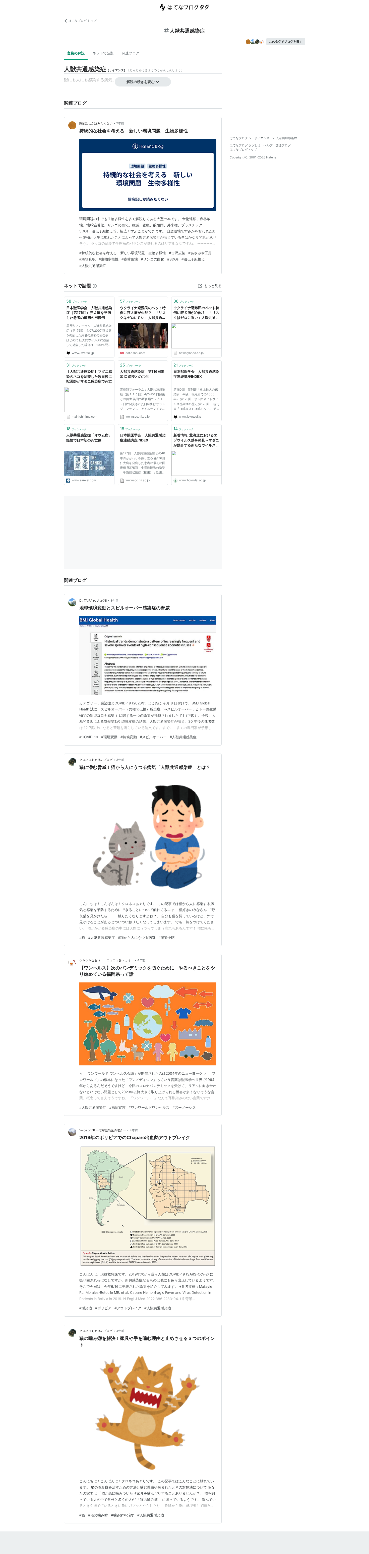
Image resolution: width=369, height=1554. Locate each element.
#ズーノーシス (184, 1107)
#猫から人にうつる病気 (136, 937)
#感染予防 (166, 937)
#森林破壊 (129, 259)
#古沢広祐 (177, 253)
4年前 (141, 960)
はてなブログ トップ (82, 21)
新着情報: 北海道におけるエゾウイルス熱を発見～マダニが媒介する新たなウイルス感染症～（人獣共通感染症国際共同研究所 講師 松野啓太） (196, 440)
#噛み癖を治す (122, 1515)
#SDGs (172, 259)
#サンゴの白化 (152, 259)
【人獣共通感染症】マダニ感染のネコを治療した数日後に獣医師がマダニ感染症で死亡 (89, 376)
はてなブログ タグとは (245, 145)
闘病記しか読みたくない (95, 123)
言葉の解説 (76, 53)
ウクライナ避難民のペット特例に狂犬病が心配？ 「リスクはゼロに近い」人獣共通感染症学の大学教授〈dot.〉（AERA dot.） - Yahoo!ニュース (196, 313)
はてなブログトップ (243, 149)
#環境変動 (109, 737)
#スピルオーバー (153, 737)
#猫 (82, 937)
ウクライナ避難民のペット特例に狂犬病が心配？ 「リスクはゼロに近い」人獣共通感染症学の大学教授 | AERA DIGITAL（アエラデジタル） (143, 313)
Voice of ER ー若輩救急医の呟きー (102, 1130)
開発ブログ (283, 145)
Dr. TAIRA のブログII (93, 600)
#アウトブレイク (127, 1308)
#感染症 (85, 1308)
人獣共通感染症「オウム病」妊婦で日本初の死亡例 (89, 437)
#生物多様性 (108, 259)
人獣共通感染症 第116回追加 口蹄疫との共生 (142, 374)
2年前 (120, 123)
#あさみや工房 (200, 253)
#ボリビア (103, 1308)
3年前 (114, 600)
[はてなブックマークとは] (95, 285)
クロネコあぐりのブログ (95, 760)
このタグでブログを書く (285, 41)
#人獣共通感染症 (92, 265)
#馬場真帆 (87, 259)
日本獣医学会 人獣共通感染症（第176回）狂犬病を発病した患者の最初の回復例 (89, 313)
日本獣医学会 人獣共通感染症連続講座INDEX (196, 374)
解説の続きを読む (141, 81)
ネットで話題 (103, 53)
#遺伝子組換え (193, 259)
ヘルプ (268, 145)
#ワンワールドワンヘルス (149, 1107)
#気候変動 (128, 737)
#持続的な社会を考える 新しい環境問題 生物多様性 (122, 253)
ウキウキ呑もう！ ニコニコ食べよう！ (106, 960)
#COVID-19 (88, 737)
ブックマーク (76, 301)
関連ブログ (130, 53)
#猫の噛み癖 (98, 1515)
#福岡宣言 (117, 1107)
